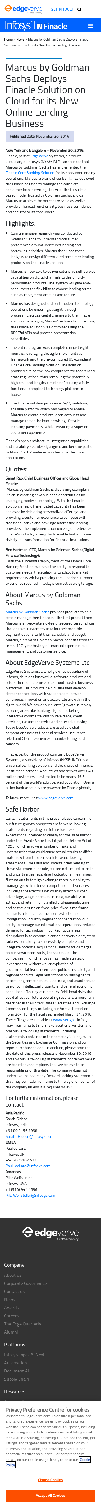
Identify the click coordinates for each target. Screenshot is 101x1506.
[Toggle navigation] (91, 25)
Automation (15, 1363)
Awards (11, 1307)
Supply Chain (16, 1379)
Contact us (14, 1291)
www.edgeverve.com (56, 797)
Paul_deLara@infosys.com (28, 1165)
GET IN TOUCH (62, 9)
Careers (11, 1316)
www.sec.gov (64, 1019)
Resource (14, 1391)
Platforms (14, 1344)
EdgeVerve (39, 155)
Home (8, 39)
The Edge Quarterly (22, 1324)
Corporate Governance (25, 1283)
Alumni (11, 1332)
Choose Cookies (50, 1479)
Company (14, 1264)
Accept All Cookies (50, 1495)
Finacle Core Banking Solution (30, 172)
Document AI (16, 1371)
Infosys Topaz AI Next (24, 1354)
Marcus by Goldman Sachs (27, 611)
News (20, 39)
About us (12, 1275)
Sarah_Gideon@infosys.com (30, 1136)
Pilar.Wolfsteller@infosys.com (30, 1195)
